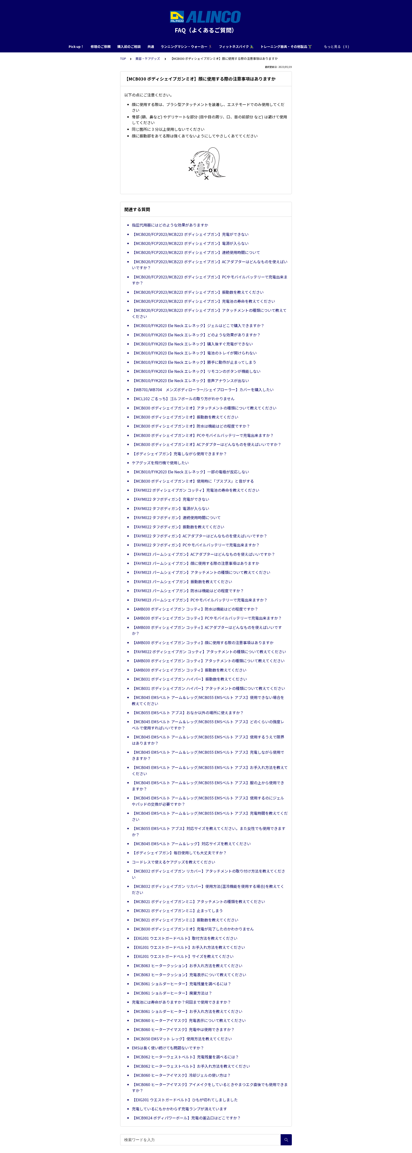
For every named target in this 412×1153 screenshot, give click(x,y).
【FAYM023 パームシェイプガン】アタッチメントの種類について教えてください (201, 572)
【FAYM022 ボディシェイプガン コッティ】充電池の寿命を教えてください (195, 490)
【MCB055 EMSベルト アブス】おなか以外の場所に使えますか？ (188, 712)
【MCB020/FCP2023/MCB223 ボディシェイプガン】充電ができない (190, 234)
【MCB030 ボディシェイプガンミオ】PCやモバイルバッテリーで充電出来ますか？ (203, 435)
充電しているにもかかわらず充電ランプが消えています (179, 1109)
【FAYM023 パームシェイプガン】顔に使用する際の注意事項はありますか (195, 563)
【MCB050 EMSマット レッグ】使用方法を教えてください (182, 1039)
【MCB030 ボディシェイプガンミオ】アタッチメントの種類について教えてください (204, 408)
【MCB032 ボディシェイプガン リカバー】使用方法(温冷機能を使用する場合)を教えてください (208, 889)
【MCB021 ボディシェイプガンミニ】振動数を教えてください (185, 920)
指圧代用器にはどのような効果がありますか (170, 225)
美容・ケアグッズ (148, 58)
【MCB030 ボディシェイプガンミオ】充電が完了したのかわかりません (193, 929)
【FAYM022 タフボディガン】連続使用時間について (176, 517)
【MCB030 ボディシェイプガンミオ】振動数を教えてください (185, 417)
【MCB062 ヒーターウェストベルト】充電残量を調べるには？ (185, 1057)
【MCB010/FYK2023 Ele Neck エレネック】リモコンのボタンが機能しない (196, 371)
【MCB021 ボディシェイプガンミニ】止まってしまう (177, 910)
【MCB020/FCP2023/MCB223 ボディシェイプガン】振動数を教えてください (198, 292)
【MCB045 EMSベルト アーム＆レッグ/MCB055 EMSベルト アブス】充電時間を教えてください (210, 816)
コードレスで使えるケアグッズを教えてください (173, 862)
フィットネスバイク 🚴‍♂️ (236, 46)
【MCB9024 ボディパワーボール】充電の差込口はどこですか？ (186, 1118)
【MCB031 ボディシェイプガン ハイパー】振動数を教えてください (189, 679)
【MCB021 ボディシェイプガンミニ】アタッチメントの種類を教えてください (198, 901)
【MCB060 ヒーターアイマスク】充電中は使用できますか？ (183, 1029)
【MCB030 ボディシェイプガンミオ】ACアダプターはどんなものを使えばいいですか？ (206, 444)
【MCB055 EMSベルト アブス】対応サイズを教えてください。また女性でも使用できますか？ (208, 831)
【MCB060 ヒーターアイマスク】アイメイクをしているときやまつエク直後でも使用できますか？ (210, 1087)
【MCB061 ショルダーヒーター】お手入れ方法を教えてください (187, 1011)
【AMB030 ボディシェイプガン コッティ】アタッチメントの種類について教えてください (208, 660)
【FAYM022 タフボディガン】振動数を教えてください (178, 527)
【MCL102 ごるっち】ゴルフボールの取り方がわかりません (183, 398)
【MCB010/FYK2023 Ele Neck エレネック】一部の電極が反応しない (190, 472)
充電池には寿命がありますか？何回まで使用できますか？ (181, 1002)
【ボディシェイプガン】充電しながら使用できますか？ (179, 453)
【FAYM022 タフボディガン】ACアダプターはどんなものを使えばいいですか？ (199, 536)
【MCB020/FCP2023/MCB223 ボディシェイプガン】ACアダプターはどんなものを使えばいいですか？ (210, 265)
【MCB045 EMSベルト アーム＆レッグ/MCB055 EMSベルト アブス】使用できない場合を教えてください (208, 700)
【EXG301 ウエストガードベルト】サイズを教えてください (183, 956)
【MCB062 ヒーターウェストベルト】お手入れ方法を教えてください (191, 1066)
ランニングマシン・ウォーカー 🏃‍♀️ (186, 46)
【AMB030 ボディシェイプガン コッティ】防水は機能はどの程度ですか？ (195, 609)
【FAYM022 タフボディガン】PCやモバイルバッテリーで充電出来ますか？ (196, 545)
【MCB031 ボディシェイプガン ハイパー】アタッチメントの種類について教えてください (208, 688)
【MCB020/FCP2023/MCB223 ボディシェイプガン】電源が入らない (190, 243)
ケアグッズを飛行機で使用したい (160, 462)
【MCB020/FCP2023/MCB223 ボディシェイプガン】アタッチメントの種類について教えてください (209, 313)
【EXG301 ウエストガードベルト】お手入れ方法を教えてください (188, 947)
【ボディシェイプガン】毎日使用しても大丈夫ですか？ (179, 852)
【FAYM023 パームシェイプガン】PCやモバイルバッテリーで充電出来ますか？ (200, 600)
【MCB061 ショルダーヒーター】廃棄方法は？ (172, 993)
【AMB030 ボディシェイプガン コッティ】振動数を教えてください (189, 670)
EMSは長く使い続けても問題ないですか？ (168, 1048)
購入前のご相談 (129, 46)
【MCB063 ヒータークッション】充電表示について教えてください (189, 974)
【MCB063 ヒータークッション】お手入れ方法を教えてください (187, 965)
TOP (123, 58)
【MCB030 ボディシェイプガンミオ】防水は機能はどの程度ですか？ (191, 426)
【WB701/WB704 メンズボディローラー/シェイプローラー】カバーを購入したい (203, 389)
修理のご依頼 (101, 46)
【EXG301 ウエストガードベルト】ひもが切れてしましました (185, 1099)
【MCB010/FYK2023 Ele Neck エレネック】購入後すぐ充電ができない (192, 344)
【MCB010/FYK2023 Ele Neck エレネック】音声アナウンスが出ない (190, 380)
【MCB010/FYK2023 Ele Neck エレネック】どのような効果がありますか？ (196, 335)
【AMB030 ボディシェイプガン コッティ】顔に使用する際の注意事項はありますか (202, 642)
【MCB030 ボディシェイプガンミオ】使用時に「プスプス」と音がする (193, 481)
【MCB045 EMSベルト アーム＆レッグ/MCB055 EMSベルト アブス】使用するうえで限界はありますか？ (208, 740)
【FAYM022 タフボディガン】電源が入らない (170, 508)
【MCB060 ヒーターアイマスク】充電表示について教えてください (189, 1020)
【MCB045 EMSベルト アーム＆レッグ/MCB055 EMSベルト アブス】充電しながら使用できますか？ (208, 755)
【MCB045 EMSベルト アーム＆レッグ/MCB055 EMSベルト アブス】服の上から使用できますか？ (208, 786)
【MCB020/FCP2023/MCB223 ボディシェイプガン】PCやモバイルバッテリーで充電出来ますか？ (210, 280)
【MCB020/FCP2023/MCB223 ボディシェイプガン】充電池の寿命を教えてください (203, 301)
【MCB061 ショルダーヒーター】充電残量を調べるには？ (181, 983)
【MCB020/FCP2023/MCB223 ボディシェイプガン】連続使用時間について (196, 252)
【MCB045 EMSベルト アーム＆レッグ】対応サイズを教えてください (191, 843)
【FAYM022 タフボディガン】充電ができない (170, 499)
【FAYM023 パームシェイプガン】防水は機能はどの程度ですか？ (188, 590)
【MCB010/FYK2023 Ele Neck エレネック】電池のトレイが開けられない (194, 353)
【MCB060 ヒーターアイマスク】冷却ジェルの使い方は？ (181, 1075)
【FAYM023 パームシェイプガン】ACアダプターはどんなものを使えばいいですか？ (203, 554)
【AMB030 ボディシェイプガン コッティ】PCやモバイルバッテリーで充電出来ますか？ (207, 618)
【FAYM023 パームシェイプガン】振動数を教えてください (182, 581)
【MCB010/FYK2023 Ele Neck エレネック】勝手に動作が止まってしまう (194, 362)
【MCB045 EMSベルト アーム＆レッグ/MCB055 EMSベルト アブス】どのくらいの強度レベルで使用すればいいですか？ (208, 725)
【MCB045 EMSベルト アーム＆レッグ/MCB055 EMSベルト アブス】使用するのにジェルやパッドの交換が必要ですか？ (208, 801)
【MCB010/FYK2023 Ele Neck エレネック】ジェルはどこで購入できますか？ (198, 325)
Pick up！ (76, 46)
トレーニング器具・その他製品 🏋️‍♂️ (286, 46)
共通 (150, 46)
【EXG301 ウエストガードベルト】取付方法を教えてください (184, 938)
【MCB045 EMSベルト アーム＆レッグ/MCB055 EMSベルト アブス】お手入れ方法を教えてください (210, 770)
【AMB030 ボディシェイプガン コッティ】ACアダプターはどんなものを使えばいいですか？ (207, 630)
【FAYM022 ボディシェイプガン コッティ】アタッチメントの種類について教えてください (209, 651)
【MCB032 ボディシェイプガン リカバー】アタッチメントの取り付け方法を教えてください (208, 874)
